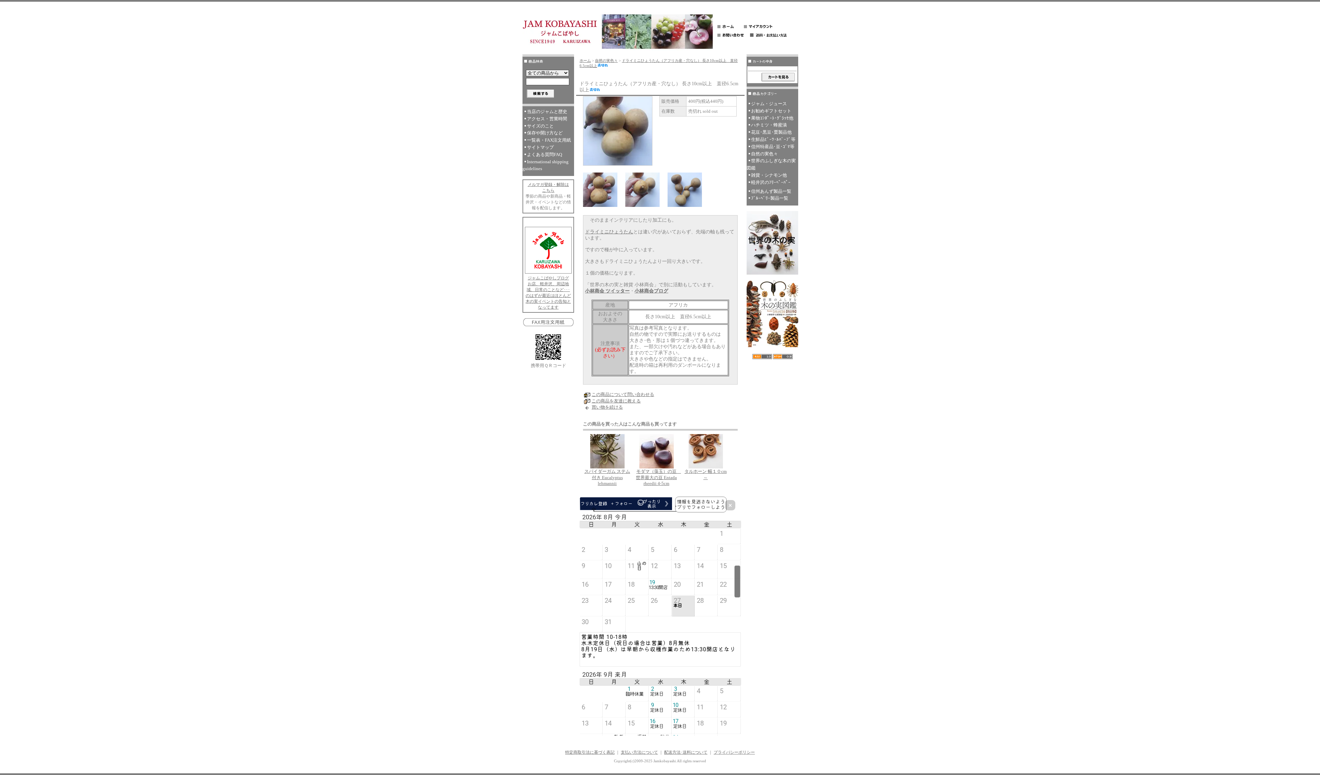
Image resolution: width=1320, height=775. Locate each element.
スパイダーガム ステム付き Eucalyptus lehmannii (607, 477)
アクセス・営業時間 (547, 118)
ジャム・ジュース (769, 103)
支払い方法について (639, 752)
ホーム (585, 60)
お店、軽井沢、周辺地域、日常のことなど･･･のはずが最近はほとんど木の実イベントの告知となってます (548, 295)
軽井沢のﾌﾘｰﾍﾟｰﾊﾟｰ (771, 182)
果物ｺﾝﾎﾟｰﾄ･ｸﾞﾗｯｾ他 (772, 118)
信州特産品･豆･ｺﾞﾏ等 (772, 146)
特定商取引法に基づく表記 (590, 752)
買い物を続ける (607, 407)
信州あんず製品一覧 (771, 191)
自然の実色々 (606, 60)
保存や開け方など (545, 132)
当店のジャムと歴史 (547, 111)
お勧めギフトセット (771, 110)
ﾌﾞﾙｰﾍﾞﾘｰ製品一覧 (769, 198)
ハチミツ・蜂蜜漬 (769, 125)
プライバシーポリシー (734, 752)
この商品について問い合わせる (623, 394)
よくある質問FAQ (544, 154)
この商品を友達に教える (616, 400)
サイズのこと (540, 126)
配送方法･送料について (685, 752)
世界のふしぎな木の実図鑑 (771, 164)
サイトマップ (540, 147)
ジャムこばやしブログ (548, 278)
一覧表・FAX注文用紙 (549, 140)
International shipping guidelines (545, 165)
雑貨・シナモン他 (769, 175)
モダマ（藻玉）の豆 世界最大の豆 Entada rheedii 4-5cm (658, 477)
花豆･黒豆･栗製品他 (771, 132)
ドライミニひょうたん (609, 231)
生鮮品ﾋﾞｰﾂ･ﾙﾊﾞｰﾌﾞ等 (773, 139)
